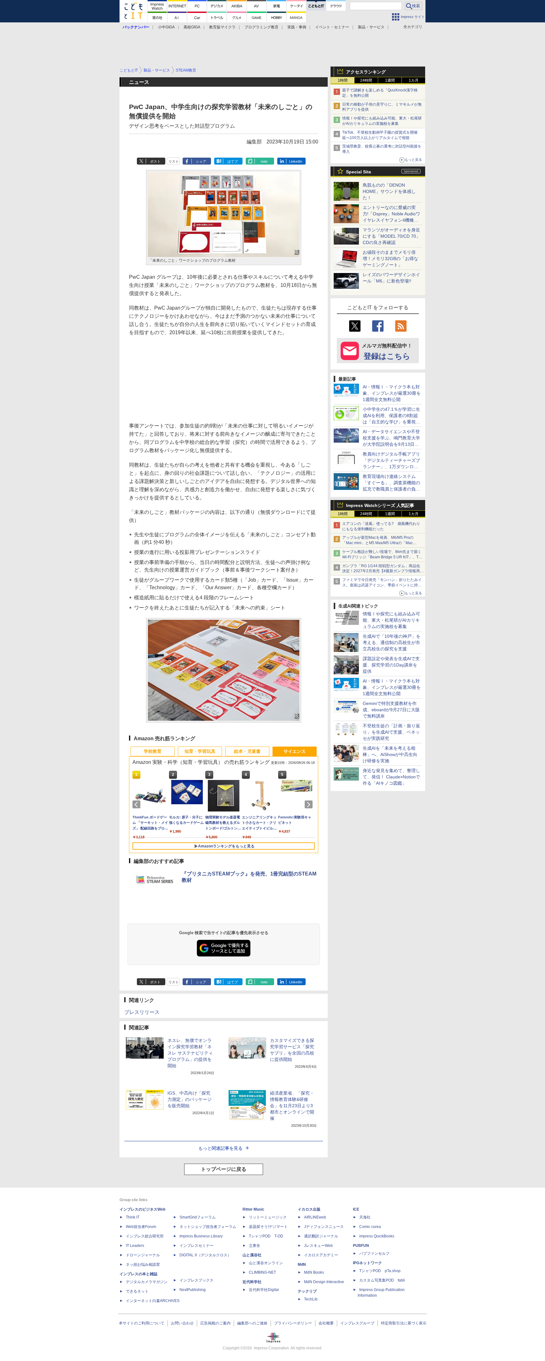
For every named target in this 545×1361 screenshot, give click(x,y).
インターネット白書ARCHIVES (152, 1301)
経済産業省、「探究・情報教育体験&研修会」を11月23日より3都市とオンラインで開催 (292, 1106)
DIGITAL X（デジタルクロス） (205, 1255)
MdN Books (314, 1272)
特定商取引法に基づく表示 (403, 1323)
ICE (356, 1209)
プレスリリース (142, 1012)
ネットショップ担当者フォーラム (207, 1226)
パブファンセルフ (374, 1253)
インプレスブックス (196, 1280)
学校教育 (152, 751)
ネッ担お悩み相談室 (143, 1264)
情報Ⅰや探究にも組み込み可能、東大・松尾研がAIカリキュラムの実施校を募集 (391, 620)
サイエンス (295, 751)
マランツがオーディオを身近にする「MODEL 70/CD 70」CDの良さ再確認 (391, 236)
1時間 (343, 80)
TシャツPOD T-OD (266, 1236)
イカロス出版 (309, 1209)
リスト (173, 161)
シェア (201, 161)
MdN (302, 1264)
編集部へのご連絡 (252, 1323)
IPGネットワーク (367, 1263)
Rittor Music (253, 1209)
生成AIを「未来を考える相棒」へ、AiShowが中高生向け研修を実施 (390, 754)
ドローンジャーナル (143, 1255)
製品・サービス (371, 27)
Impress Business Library (201, 1236)
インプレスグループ (357, 1323)
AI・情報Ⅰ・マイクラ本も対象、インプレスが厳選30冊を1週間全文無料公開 (392, 393)
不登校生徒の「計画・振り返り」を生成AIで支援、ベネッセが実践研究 (391, 732)
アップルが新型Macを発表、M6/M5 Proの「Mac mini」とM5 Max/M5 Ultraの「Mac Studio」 (377, 542)
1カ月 (414, 80)
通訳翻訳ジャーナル (321, 1236)
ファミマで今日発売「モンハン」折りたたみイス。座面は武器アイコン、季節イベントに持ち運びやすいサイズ (382, 585)
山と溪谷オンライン (266, 1263)
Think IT (132, 1217)
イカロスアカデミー (321, 1255)
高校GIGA (192, 27)
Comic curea (370, 1226)
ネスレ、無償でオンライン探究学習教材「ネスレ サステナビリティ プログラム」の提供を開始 (190, 1053)
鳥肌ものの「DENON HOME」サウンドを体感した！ (389, 191)
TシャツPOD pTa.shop (380, 1271)
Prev (137, 805)
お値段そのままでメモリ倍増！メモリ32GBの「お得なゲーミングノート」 (390, 258)
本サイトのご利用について (141, 1323)
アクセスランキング (366, 71)
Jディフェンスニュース (324, 1226)
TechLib (311, 1299)
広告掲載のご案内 (215, 1323)
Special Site (358, 171)
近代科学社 (252, 1282)
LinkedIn (295, 161)
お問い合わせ (182, 1323)
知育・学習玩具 (200, 751)
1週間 (390, 80)
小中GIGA (166, 27)
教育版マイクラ (222, 27)
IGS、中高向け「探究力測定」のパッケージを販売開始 (189, 1099)
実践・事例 (296, 27)
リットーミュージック (268, 1217)
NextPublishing (192, 1290)
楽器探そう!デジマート (268, 1226)
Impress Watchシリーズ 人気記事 (380, 505)
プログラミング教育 (261, 27)
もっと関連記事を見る (220, 1148)
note (264, 161)
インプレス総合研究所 (145, 1236)
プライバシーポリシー (293, 1323)
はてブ (232, 161)
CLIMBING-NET (262, 1272)
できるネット (137, 1291)
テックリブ (307, 1291)
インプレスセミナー (196, 1245)
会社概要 (326, 1323)
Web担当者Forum (141, 1226)
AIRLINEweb (315, 1217)
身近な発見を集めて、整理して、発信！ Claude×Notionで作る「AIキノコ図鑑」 (391, 777)
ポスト (155, 161)
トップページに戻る (223, 1169)
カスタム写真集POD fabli (382, 1280)
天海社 (365, 1217)
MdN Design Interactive (324, 1282)
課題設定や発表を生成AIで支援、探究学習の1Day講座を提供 (391, 665)
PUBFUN (361, 1245)
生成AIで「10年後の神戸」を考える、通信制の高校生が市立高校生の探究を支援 (391, 642)
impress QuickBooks (376, 1236)
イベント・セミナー (332, 27)
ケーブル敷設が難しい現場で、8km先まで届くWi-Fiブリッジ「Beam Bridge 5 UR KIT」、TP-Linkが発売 (382, 557)
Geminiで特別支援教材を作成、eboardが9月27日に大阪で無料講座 (391, 709)
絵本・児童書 (247, 751)
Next (310, 805)
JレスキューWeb (318, 1245)
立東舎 (254, 1245)
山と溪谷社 (252, 1255)
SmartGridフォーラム (197, 1217)
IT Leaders (135, 1245)
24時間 (366, 80)
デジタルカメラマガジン (146, 1282)
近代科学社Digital (264, 1290)
